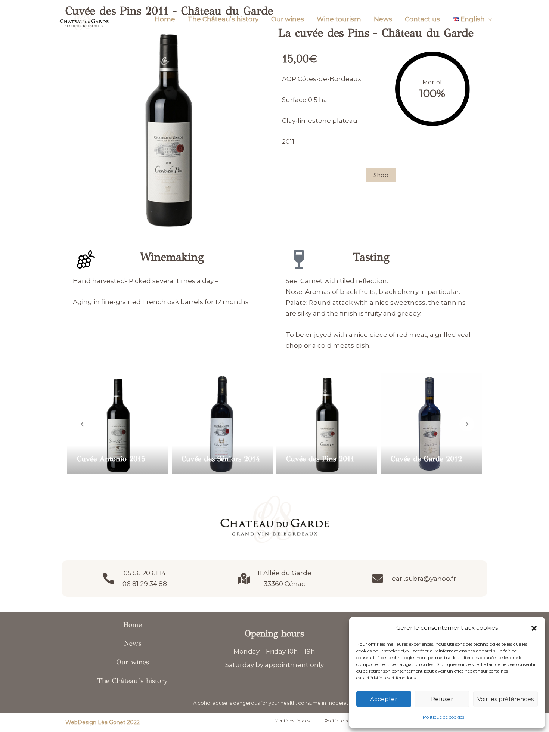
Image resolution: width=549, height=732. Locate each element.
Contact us (422, 19)
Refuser (442, 698)
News (383, 19)
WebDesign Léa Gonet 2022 (102, 722)
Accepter (383, 698)
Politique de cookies (443, 717)
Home (165, 19)
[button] (534, 628)
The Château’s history (223, 19)
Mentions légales (292, 720)
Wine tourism (339, 19)
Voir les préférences (505, 698)
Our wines (287, 19)
